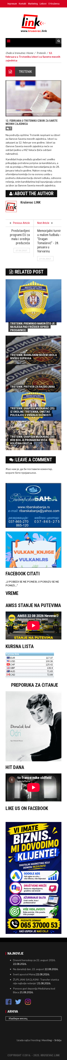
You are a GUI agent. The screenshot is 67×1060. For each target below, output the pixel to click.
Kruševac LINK (30, 202)
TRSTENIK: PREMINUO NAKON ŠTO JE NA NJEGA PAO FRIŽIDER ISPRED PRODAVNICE (32, 327)
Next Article (43, 222)
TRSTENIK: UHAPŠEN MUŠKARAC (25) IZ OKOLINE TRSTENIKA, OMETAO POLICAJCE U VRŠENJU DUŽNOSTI (32, 412)
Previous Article (21, 222)
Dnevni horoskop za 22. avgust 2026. (34, 960)
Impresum (12, 3)
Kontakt (22, 3)
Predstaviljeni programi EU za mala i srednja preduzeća (20, 237)
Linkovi (43, 3)
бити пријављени (25, 472)
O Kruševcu (54, 3)
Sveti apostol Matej (24, 974)
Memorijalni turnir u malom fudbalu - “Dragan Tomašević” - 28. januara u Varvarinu (49, 241)
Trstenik (25, 72)
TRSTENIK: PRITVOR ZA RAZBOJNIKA (32, 386)
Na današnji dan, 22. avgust (28, 969)
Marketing (33, 3)
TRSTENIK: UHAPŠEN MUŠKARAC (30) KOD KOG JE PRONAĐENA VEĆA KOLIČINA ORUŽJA (32, 440)
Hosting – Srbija (51, 1040)
